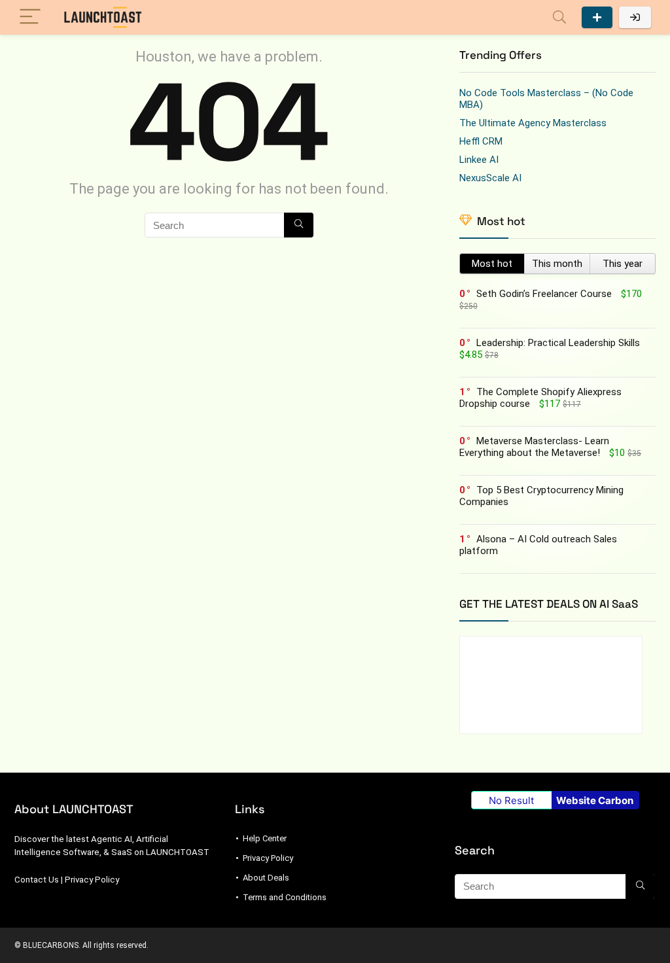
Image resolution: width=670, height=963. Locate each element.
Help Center (265, 838)
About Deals (266, 878)
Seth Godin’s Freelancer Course (544, 294)
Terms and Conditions (284, 897)
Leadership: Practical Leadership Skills (558, 343)
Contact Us (36, 879)
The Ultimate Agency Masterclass (533, 123)
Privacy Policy (92, 879)
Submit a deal (597, 17)
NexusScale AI (490, 178)
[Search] (559, 17)
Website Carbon (594, 800)
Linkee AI (479, 160)
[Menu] (30, 17)
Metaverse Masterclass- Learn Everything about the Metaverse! (534, 447)
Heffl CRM (480, 141)
